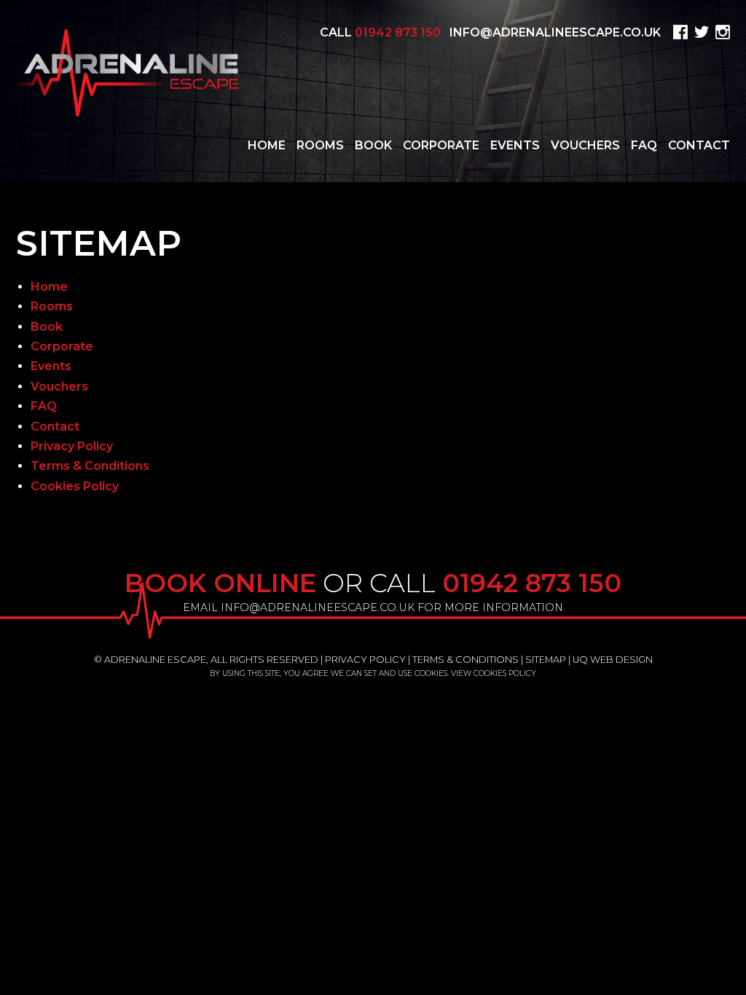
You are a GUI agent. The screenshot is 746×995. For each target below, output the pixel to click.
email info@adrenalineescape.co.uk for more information (373, 607)
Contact (699, 145)
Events (515, 145)
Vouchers (585, 145)
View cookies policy (493, 673)
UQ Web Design (613, 659)
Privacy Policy (72, 446)
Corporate (441, 145)
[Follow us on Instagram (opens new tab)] (721, 32)
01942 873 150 (398, 32)
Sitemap (545, 659)
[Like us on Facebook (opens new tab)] (679, 32)
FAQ (644, 145)
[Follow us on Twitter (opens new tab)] (700, 32)
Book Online (220, 583)
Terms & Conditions (90, 466)
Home (267, 145)
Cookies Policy (75, 486)
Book (373, 145)
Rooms (320, 145)
